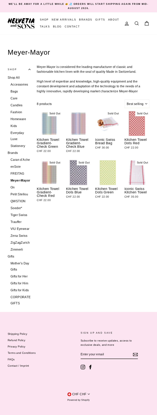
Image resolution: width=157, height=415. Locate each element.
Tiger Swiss (19, 215)
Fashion (16, 112)
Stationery (18, 146)
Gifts (100, 19)
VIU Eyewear (20, 228)
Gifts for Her (19, 276)
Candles (17, 105)
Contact (72, 26)
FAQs (11, 359)
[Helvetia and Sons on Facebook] (90, 367)
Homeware (18, 119)
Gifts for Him (19, 283)
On (13, 187)
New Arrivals (64, 19)
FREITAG (17, 173)
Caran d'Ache (20, 159)
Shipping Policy (17, 333)
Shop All (14, 77)
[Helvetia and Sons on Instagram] (83, 367)
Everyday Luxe (17, 136)
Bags (14, 91)
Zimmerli (17, 249)
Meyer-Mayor (20, 180)
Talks (45, 26)
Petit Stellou (19, 194)
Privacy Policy (16, 346)
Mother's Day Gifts (20, 266)
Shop (44, 19)
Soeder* (16, 208)
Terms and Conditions (22, 352)
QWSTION (18, 201)
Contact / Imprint (18, 365)
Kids (14, 126)
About (113, 19)
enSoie (16, 166)
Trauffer (16, 222)
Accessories (19, 84)
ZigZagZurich (20, 242)
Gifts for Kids (20, 290)
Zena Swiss (19, 235)
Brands (85, 19)
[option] (78, 6)
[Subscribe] (135, 354)
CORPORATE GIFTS (21, 300)
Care (14, 98)
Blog (57, 26)
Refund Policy (16, 340)
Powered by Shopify (78, 400)
